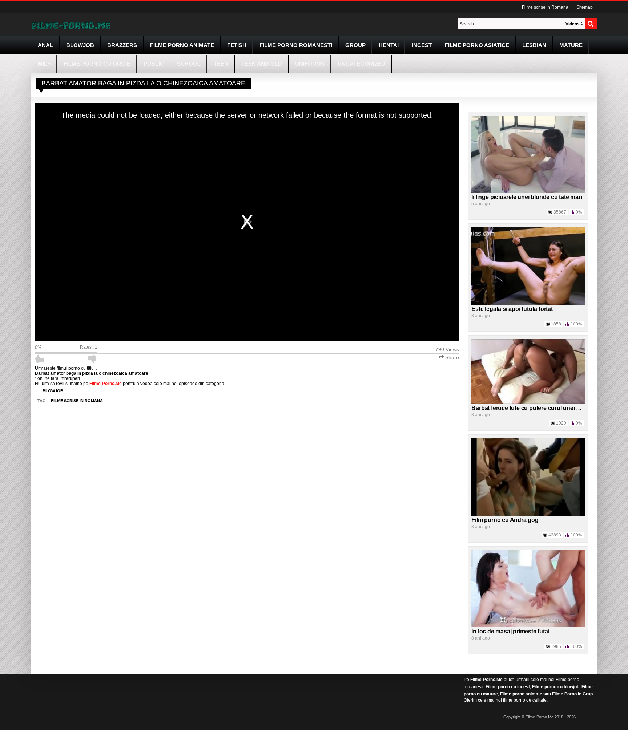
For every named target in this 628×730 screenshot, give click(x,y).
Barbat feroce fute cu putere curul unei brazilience (538, 408)
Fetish (236, 45)
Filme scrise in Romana (545, 7)
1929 (561, 423)
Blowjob (80, 45)
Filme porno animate (182, 45)
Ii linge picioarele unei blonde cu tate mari (526, 197)
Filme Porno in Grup (572, 694)
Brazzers (122, 45)
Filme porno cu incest (508, 686)
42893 (554, 535)
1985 (556, 646)
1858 (556, 324)
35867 (559, 212)
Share (451, 357)
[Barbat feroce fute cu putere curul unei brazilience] (528, 371)
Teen (221, 64)
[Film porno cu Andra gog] (528, 476)
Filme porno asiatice (477, 45)
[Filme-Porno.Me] (70, 24)
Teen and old (261, 64)
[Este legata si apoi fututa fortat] (528, 265)
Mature (571, 45)
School (189, 64)
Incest (422, 45)
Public (154, 64)
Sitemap (584, 7)
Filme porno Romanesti (295, 45)
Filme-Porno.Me (486, 679)
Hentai (389, 45)
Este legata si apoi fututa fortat (511, 309)
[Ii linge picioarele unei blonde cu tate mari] (528, 154)
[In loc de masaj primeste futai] (528, 588)
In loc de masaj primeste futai (510, 631)
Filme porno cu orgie (97, 64)
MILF (44, 64)
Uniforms (310, 64)
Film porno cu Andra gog (504, 520)
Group (355, 45)
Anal (45, 45)
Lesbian (534, 45)
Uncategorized (361, 64)
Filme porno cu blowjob (555, 686)
